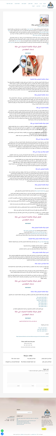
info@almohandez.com (10, 417)
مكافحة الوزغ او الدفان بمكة (41, 299)
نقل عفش (36, 3)
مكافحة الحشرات (17, 3)
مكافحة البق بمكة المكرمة (42, 300)
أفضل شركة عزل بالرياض (20, 424)
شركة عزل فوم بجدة (31, 358)
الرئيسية (44, 3)
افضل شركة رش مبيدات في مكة (39, 232)
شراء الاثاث (44, 6)
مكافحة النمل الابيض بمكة (42, 297)
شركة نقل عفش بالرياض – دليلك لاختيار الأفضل (24, 423)
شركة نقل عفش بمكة (42, 328)
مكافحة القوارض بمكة (42, 305)
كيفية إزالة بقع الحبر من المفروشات (12, 362)
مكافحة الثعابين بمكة (43, 303)
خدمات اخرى (38, 6)
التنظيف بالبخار (24, 3)
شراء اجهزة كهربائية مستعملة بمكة (28, 362)
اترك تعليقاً (47, 26)
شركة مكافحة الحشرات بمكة (40, 191)
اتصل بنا (44, 429)
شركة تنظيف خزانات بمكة (42, 331)
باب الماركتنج (22, 434)
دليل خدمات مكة (18, 41)
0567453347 (28, 53)
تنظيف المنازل (30, 3)
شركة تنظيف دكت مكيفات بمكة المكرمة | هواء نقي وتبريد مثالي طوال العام (27, 419)
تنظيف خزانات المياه (10, 3)
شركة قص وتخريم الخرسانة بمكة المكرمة (23, 422)
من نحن (41, 3)
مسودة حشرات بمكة (15, 358)
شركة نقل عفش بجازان (46, 362)
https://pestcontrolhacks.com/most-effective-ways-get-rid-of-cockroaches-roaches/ (32, 336)
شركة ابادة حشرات (30, 29)
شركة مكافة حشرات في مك (43, 241)
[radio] (31, 345)
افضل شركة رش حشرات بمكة (29, 230)
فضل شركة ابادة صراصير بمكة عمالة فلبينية (38, 233)
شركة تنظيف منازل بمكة (42, 329)
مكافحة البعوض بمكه (43, 306)
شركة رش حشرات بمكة (37, 35)
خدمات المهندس (33, 434)
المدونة (33, 6)
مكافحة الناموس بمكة (42, 302)
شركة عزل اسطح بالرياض (46, 358)
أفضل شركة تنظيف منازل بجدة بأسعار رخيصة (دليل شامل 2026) (26, 420)
